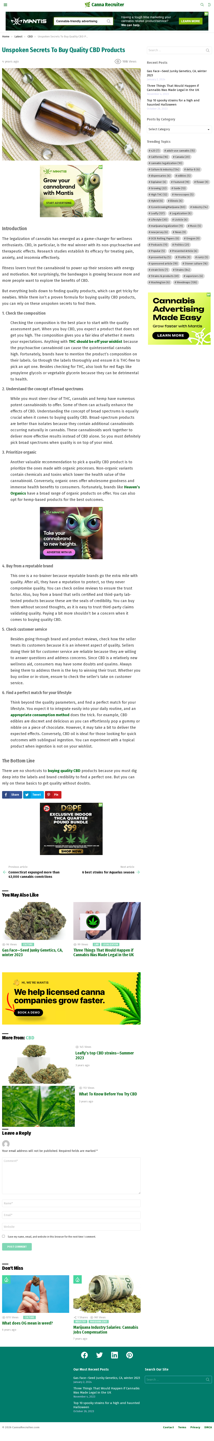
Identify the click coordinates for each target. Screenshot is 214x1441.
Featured (181, 182)
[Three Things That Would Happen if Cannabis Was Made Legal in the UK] (106, 921)
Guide (180, 188)
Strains (182, 269)
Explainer (158, 182)
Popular (158, 251)
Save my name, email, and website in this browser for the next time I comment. (52, 1236)
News (180, 232)
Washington (160, 282)
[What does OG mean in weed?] (35, 1294)
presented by (161, 257)
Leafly (158, 213)
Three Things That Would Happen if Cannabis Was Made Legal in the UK (103, 952)
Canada (182, 156)
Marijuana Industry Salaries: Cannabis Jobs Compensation (105, 1330)
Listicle (181, 219)
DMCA (208, 1427)
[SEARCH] (202, 5)
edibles (184, 175)
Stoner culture (196, 263)
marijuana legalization (167, 225)
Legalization (110, 944)
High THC (159, 194)
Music (195, 225)
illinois (176, 200)
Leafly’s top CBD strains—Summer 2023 (104, 1055)
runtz (202, 257)
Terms (182, 1427)
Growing (159, 188)
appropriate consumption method (39, 715)
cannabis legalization (166, 163)
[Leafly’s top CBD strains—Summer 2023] (36, 1064)
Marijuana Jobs (98, 1321)
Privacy (195, 1427)
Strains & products (165, 276)
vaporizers (194, 276)
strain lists (159, 269)
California (159, 156)
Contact (168, 1427)
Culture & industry (165, 169)
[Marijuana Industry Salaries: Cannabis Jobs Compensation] (106, 1294)
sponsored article (164, 263)
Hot (6, 1279)
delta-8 (193, 169)
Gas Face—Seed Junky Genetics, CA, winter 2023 (32, 952)
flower (202, 182)
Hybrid (157, 200)
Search (208, 51)
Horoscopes (184, 194)
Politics (182, 244)
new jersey (159, 232)
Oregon (193, 238)
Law (96, 944)
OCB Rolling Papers (165, 238)
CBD (30, 1038)
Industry (80, 1321)
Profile (184, 257)
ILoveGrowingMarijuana (168, 207)
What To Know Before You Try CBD (108, 1093)
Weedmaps (187, 282)
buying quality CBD (64, 770)
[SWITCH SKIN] (209, 5)
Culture (28, 944)
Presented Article (184, 251)
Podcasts (159, 244)
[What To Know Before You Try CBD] (38, 1106)
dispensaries (161, 175)
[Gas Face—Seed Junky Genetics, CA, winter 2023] (35, 921)
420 (155, 150)
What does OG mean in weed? (27, 1323)
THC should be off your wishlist (95, 341)
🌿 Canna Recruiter (104, 5)
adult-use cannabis (181, 150)
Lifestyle (159, 219)
